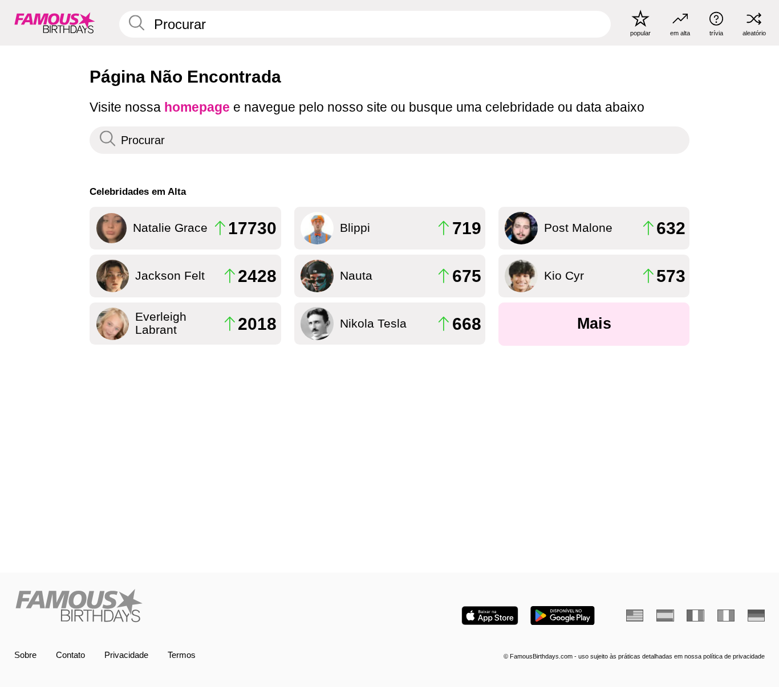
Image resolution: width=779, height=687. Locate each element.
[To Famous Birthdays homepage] (54, 22)
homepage (197, 107)
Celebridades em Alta (138, 191)
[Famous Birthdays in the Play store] (562, 615)
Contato (70, 655)
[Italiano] (726, 615)
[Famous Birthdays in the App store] (490, 615)
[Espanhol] (664, 615)
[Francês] (695, 615)
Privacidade (126, 655)
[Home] (198, 606)
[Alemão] (756, 615)
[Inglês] (634, 615)
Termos (182, 655)
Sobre (25, 655)
